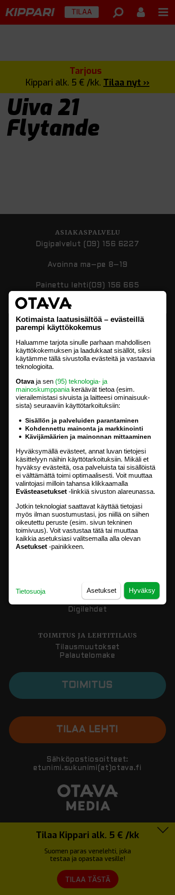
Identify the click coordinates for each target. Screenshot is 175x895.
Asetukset (101, 590)
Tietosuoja (30, 591)
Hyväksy (142, 590)
